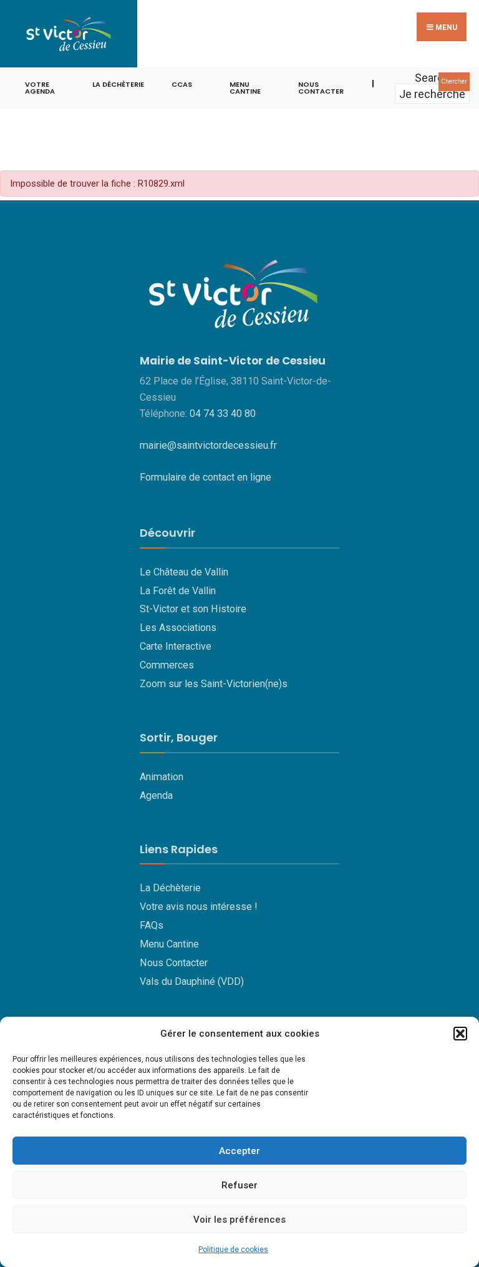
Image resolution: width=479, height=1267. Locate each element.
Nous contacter (321, 87)
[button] (460, 1033)
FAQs (151, 925)
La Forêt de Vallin (178, 591)
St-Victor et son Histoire (193, 609)
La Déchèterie (118, 84)
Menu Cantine (169, 944)
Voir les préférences (239, 1219)
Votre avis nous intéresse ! (199, 906)
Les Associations (178, 628)
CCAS (182, 84)
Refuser (239, 1185)
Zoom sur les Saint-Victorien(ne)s (214, 684)
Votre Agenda (40, 87)
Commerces (167, 665)
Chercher (454, 81)
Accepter (239, 1151)
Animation (161, 777)
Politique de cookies (233, 1249)
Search (432, 77)
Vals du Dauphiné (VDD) (192, 981)
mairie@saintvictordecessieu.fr (208, 445)
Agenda (156, 795)
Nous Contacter (174, 963)
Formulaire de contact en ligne (205, 477)
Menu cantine (245, 87)
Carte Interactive (175, 646)
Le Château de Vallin (184, 572)
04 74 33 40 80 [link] (223, 413)
